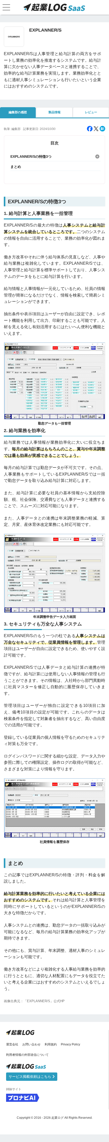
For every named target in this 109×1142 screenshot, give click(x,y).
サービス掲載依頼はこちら (30, 1076)
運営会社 (12, 1044)
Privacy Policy (70, 1044)
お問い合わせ (31, 1044)
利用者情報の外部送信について (27, 1055)
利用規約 (51, 1044)
